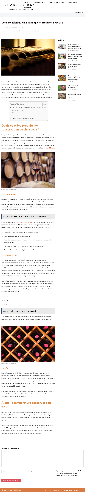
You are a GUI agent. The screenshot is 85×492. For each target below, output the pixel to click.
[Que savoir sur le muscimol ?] (62, 88)
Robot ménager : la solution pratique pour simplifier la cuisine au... (75, 46)
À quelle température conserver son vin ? (24, 118)
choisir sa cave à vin (26, 222)
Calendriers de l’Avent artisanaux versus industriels (74, 96)
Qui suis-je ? (56, 490)
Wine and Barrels (49, 148)
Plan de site (47, 490)
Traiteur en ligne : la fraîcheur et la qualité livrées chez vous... (74, 77)
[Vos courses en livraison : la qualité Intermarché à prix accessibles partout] (62, 56)
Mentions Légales (66, 490)
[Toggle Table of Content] (43, 104)
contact (76, 490)
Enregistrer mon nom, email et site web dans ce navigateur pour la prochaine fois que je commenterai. (69, 473)
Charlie (7, 28)
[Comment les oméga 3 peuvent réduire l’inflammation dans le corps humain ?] (62, 66)
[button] (79, 12)
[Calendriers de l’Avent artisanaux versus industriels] (62, 96)
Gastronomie (5, 31)
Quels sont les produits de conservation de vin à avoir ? (29, 107)
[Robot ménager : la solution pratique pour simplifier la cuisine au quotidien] (62, 46)
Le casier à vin (19, 113)
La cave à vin (19, 110)
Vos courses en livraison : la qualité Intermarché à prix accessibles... (75, 56)
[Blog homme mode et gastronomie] (20, 7)
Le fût (16, 116)
